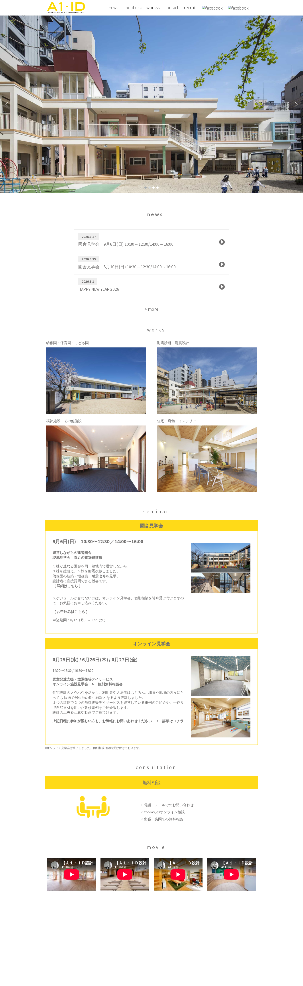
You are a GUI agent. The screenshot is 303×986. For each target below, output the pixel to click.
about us (132, 7)
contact (172, 7)
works (152, 7)
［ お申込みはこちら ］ (71, 611)
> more (151, 309)
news (113, 7)
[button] (6, 104)
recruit (190, 7)
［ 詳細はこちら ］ (67, 586)
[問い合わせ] (142, 792)
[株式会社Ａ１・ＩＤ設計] (66, 7)
